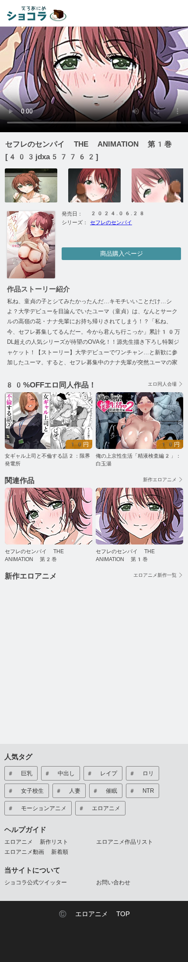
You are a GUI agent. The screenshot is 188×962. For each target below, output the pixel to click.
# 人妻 (67, 790)
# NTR (141, 790)
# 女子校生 (25, 790)
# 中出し (59, 773)
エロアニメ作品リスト (124, 842)
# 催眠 (104, 790)
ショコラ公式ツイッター (35, 882)
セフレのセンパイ (111, 222)
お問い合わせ (113, 882)
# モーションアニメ (36, 808)
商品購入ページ (121, 253)
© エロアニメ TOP (94, 914)
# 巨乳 (19, 773)
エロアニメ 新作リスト (36, 842)
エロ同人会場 (162, 384)
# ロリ (141, 773)
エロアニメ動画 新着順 (36, 852)
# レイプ (101, 773)
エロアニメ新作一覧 (155, 575)
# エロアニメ (99, 808)
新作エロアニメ (160, 480)
